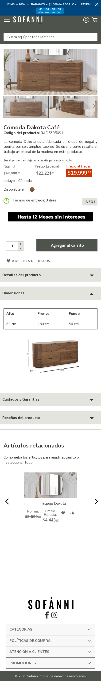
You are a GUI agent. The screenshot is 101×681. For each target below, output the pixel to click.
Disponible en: (15, 189)
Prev (6, 504)
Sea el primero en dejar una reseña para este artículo (38, 160)
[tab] (50, 275)
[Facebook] (46, 616)
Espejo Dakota (54, 503)
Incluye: (10, 180)
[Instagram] (54, 616)
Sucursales (51, 23)
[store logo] (27, 20)
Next (95, 504)
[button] (72, 107)
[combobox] (50, 37)
